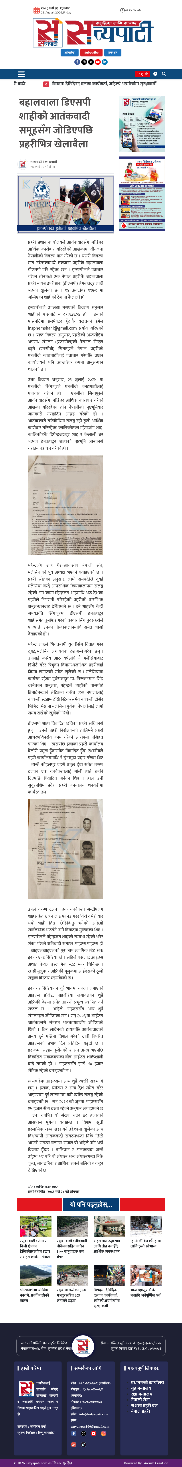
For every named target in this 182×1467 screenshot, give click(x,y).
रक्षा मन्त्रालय (141, 1394)
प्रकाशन (112, 52)
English (142, 74)
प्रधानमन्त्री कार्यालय (147, 1382)
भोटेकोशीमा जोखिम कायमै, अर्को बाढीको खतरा (34, 1295)
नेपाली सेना (140, 1400)
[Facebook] (77, 62)
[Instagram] (84, 62)
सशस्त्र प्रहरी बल (144, 1405)
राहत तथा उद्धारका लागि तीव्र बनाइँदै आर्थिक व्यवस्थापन (107, 1246)
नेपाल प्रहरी (140, 1411)
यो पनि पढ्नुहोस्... (91, 1204)
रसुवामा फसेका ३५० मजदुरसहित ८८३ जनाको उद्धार (71, 1295)
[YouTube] (98, 62)
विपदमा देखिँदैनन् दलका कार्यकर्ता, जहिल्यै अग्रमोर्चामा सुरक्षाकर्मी (88, 84)
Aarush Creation (156, 1463)
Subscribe (91, 52)
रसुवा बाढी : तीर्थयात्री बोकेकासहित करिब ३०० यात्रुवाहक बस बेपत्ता (72, 1249)
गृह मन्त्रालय (141, 1388)
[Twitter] (91, 62)
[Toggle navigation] (21, 74)
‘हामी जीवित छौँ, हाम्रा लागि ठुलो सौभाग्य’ (146, 1243)
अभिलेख (70, 52)
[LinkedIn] (105, 62)
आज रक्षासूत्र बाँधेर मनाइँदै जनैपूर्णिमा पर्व (145, 1293)
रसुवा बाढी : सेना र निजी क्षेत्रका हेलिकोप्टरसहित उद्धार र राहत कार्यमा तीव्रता (35, 1249)
